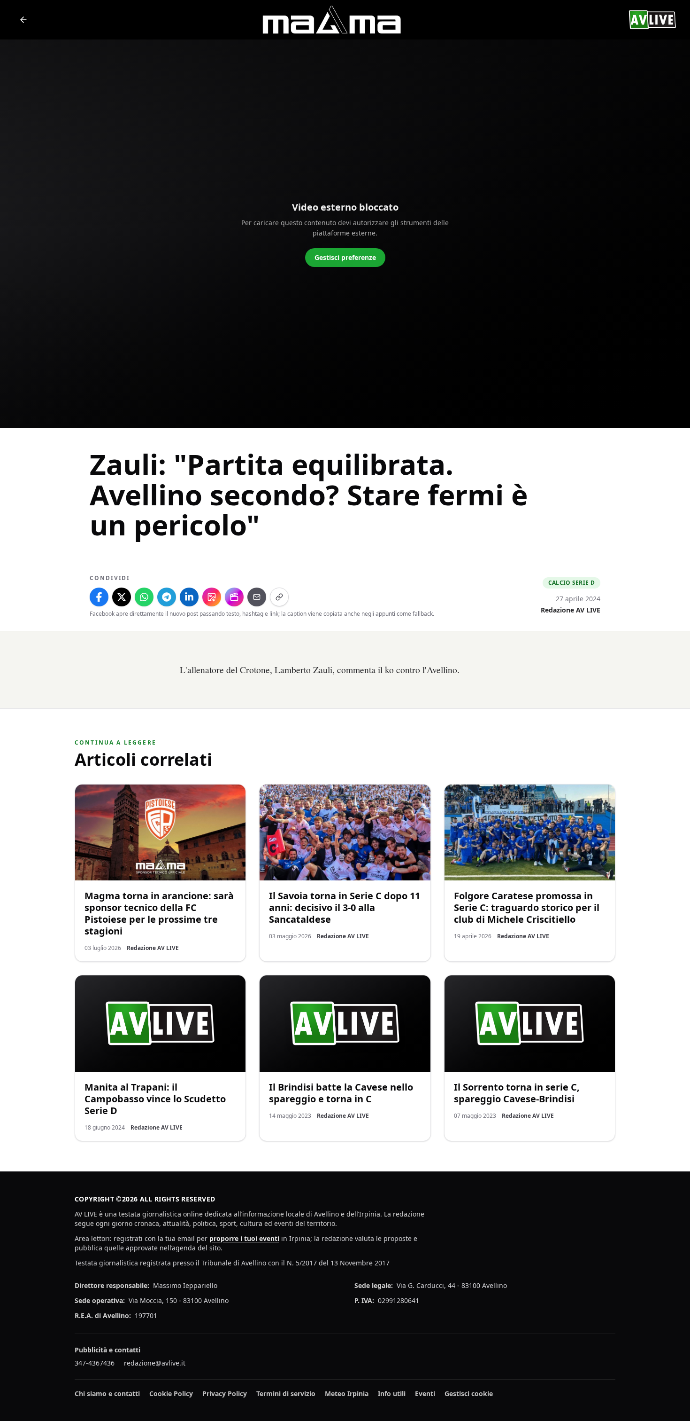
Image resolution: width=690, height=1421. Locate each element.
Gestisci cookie (469, 1393)
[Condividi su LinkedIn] (189, 597)
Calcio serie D (571, 583)
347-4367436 (95, 1362)
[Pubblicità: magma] (331, 20)
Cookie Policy (171, 1393)
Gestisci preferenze (345, 257)
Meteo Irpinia (346, 1393)
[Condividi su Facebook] (99, 597)
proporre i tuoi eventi (244, 1238)
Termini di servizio (285, 1393)
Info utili (392, 1393)
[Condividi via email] (256, 597)
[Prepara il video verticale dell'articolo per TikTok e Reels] (234, 597)
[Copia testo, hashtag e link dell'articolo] (279, 597)
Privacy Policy (224, 1393)
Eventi (425, 1393)
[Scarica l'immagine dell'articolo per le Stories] (211, 597)
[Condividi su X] (121, 597)
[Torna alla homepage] (23, 19)
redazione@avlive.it (154, 1362)
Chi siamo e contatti (107, 1393)
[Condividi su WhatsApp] (144, 597)
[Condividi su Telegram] (166, 597)
